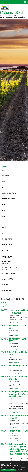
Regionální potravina (7, 245)
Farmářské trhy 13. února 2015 (18, 340)
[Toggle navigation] (25, 2)
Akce (3, 170)
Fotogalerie (6, 305)
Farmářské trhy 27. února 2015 (18, 326)
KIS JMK (3, 216)
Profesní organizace (7, 239)
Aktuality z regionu (18, 411)
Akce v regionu (5, 176)
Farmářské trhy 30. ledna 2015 (18, 353)
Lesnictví (4, 227)
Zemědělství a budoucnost (8, 290)
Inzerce (3, 210)
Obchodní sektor (12, 412)
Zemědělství (5, 285)
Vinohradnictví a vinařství (8, 273)
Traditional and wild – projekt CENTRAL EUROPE (9, 268)
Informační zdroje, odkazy (8, 199)
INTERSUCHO (4, 204)
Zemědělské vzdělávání (7, 279)
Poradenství (5, 233)
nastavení (23, 467)
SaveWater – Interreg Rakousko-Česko (7, 257)
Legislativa (4, 222)
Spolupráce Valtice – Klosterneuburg (7, 263)
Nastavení (20, 469)
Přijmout (4, 469)
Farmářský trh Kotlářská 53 (9, 193)
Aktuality (4, 182)
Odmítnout (12, 469)
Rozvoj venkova (5, 250)
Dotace (3, 187)
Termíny (5, 306)
